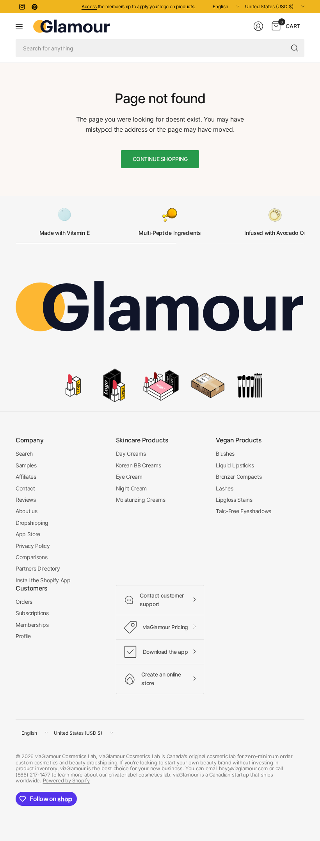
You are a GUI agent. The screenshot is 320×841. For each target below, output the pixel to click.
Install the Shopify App (43, 580)
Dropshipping (32, 522)
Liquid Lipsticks (235, 465)
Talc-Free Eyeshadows (243, 511)
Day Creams (131, 453)
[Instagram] (22, 6)
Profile (23, 636)
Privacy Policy (33, 545)
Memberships (32, 624)
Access (89, 6)
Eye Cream (129, 476)
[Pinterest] (34, 6)
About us (26, 511)
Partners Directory (38, 568)
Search (24, 453)
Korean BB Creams (138, 465)
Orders (24, 601)
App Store (28, 534)
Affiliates (26, 476)
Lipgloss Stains (234, 499)
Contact (25, 488)
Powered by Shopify (66, 780)
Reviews (26, 499)
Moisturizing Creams (140, 499)
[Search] (294, 48)
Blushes (225, 453)
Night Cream (131, 488)
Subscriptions (32, 613)
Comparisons (31, 557)
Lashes (224, 488)
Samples (26, 465)
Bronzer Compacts (238, 476)
